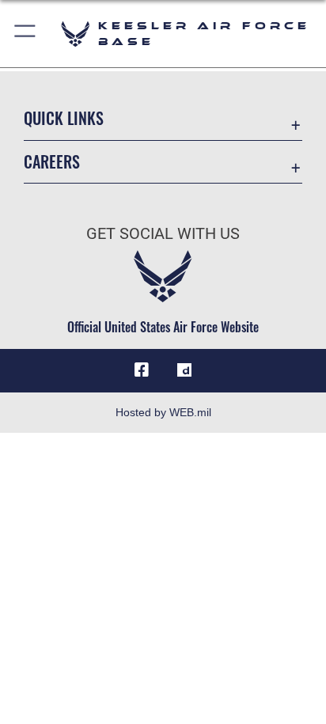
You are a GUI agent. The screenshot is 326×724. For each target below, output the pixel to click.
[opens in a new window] (184, 370)
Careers (52, 161)
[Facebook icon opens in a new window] (142, 370)
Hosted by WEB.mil (163, 412)
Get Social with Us (163, 234)
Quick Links (64, 118)
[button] (25, 33)
